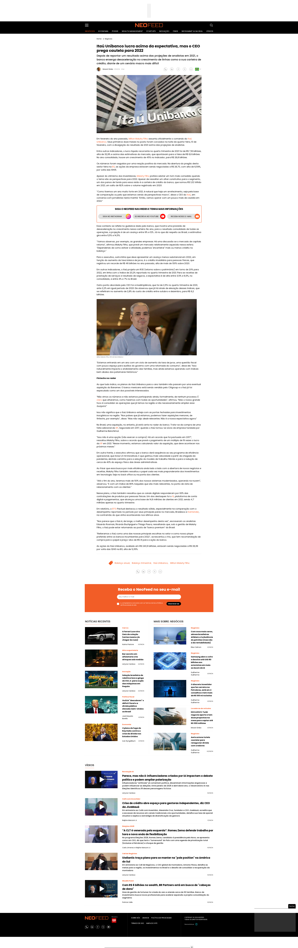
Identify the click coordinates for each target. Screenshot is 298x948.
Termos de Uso (150, 603)
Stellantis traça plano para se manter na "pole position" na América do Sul (166, 859)
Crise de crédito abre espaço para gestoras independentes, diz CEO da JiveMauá (166, 805)
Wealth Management (132, 31)
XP (117, 427)
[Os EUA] (101, 704)
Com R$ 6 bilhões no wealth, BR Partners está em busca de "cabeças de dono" (166, 887)
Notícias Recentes (97, 621)
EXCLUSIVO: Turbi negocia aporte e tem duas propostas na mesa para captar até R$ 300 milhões (202, 718)
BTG (114, 508)
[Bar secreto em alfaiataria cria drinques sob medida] (101, 658)
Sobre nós (135, 918)
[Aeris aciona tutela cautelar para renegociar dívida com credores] (170, 741)
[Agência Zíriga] (196, 924)
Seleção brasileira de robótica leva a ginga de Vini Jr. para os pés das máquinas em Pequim (133, 681)
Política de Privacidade (161, 918)
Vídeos (209, 31)
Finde (175, 31)
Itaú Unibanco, (160, 563)
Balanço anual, (122, 563)
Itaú (189, 194)
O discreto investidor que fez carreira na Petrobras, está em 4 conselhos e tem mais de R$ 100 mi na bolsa (201, 690)
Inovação (164, 31)
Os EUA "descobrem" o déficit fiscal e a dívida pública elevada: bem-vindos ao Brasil (133, 706)
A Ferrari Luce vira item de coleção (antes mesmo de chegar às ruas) (131, 635)
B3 (113, 166)
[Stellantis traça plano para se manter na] (101, 861)
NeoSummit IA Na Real (192, 31)
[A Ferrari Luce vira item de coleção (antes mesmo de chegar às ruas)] (101, 636)
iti (173, 496)
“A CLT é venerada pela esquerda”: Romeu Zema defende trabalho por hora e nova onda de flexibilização (167, 832)
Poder (115, 31)
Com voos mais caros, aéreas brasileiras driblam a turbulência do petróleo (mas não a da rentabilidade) (202, 637)
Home (99, 39)
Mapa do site (151, 923)
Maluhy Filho (143, 176)
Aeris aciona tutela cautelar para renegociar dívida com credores (200, 741)
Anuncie (145, 918)
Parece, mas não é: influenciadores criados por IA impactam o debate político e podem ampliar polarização (167, 777)
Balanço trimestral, (142, 563)
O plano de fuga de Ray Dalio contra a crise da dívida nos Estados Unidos (131, 732)
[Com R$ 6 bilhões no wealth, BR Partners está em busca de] (101, 888)
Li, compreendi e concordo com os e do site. (141, 604)
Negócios (90, 31)
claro (99, 399)
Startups (151, 31)
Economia (103, 31)
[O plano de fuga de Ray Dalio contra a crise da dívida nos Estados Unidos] (101, 732)
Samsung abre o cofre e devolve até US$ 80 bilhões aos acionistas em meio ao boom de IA (202, 662)
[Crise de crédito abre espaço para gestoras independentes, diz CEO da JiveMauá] (101, 807)
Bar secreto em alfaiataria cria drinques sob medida (132, 657)
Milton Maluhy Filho (138, 138)
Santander (193, 511)
